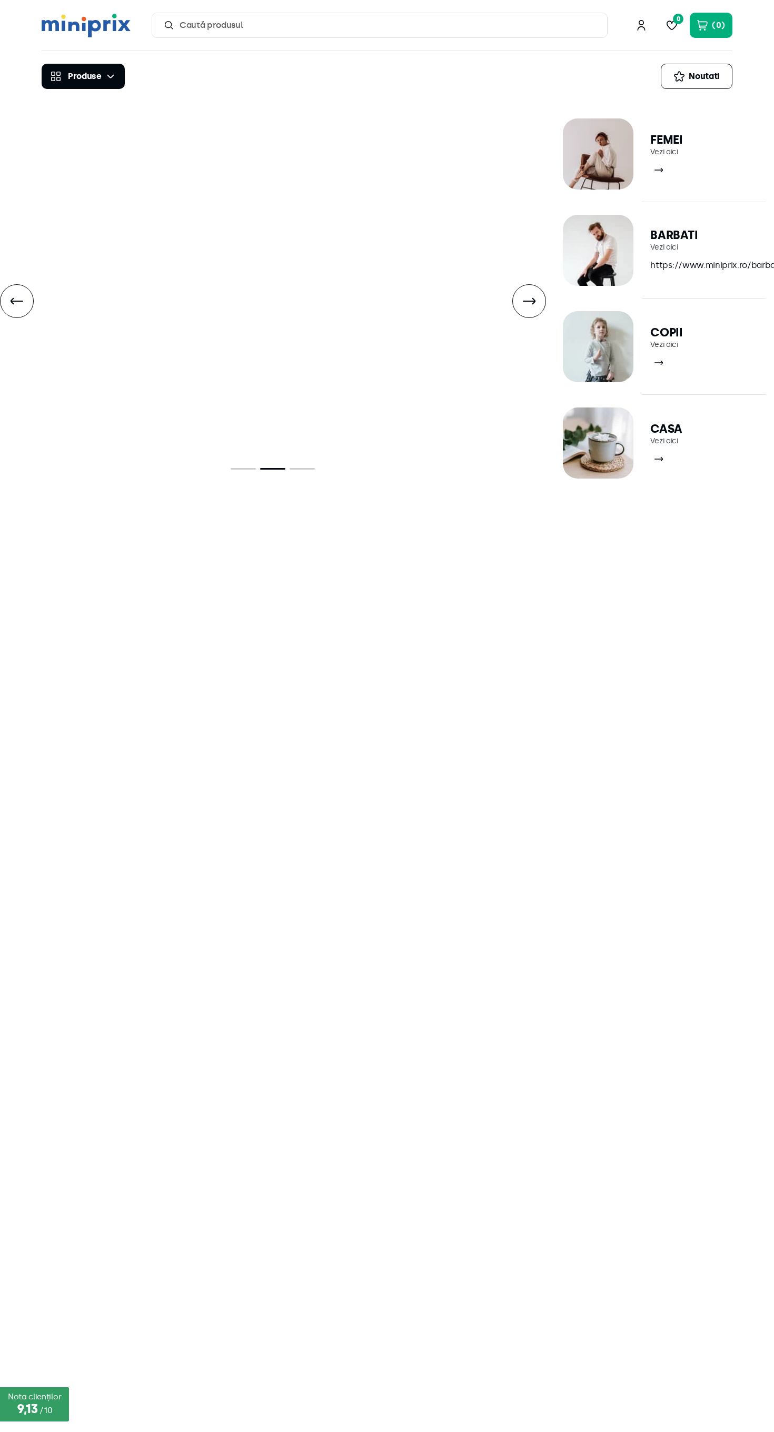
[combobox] (380, 25)
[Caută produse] (169, 25)
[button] (243, 469)
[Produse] (83, 76)
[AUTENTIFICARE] (641, 25)
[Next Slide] (529, 301)
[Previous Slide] (17, 301)
